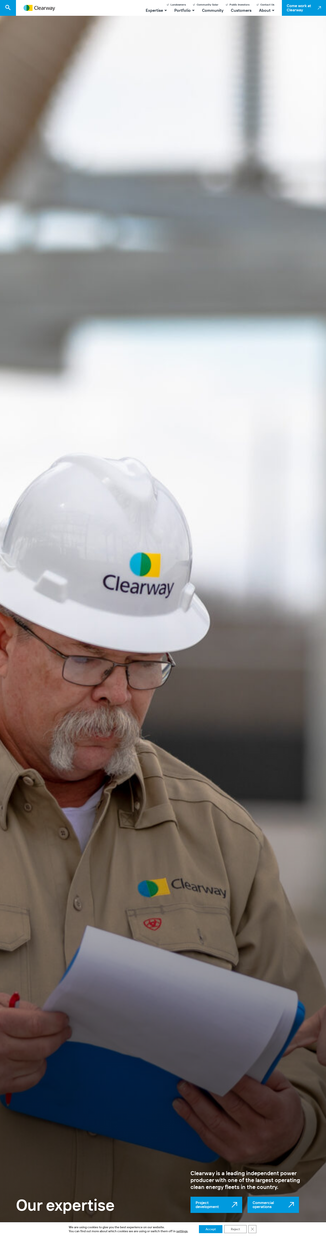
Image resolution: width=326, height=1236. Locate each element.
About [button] (266, 10)
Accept (211, 1229)
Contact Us (267, 4)
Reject (235, 1229)
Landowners (178, 4)
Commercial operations (263, 1204)
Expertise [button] (154, 10)
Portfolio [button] (182, 10)
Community (213, 10)
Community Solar (207, 4)
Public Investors (239, 4)
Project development (207, 1204)
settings (182, 1231)
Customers (241, 10)
